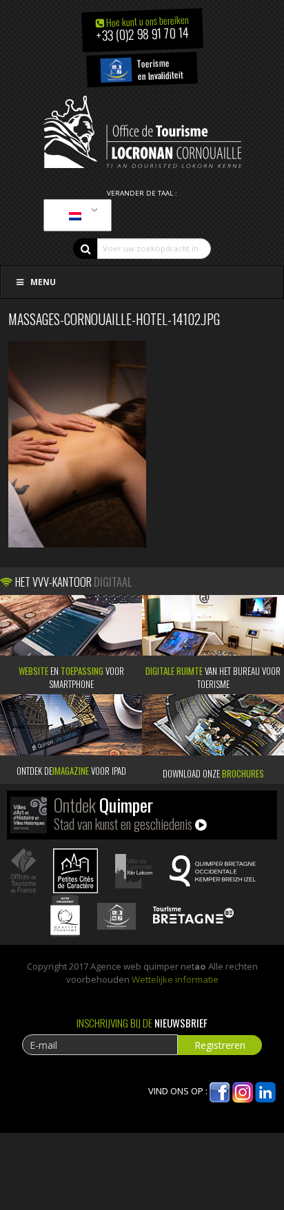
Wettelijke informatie (175, 979)
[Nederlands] (75, 215)
